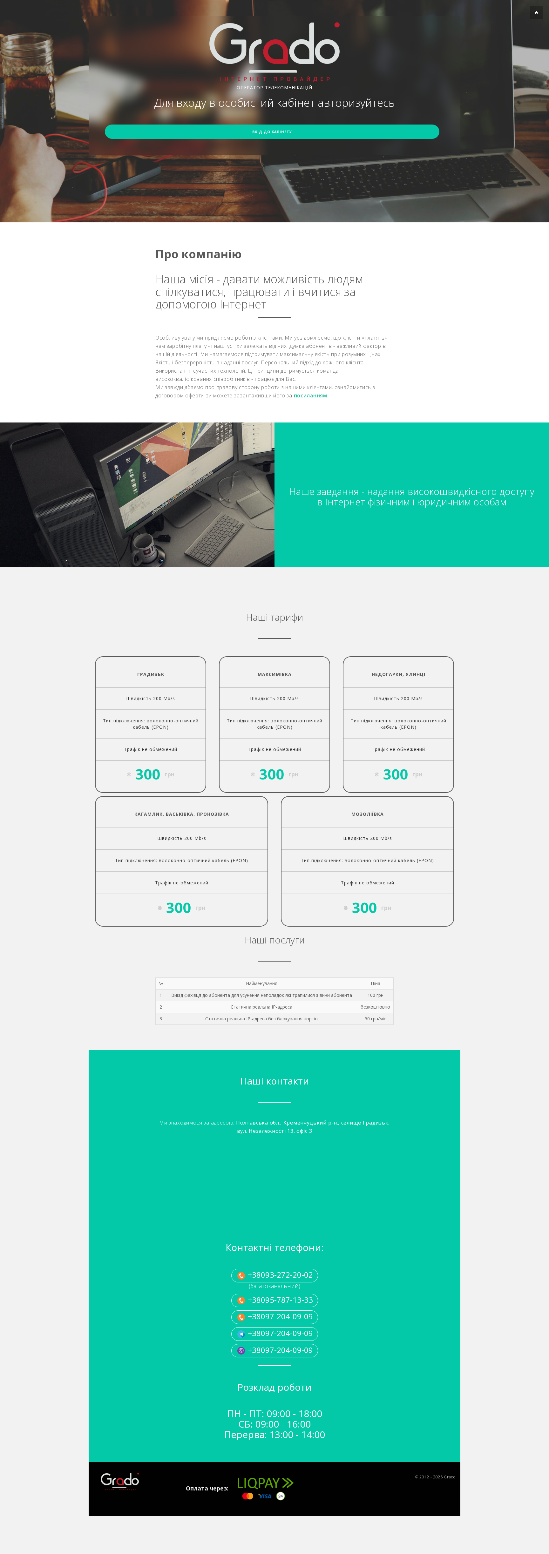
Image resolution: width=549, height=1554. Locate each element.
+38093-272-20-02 (279, 1274)
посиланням (310, 395)
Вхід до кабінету (272, 131)
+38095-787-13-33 (279, 1299)
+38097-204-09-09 (279, 1316)
